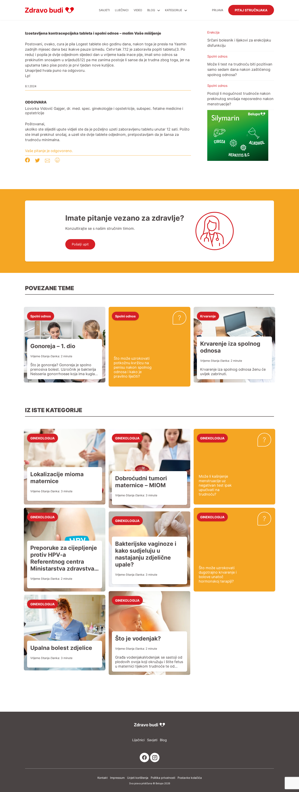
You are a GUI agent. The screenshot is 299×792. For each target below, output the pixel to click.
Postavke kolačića (190, 777)
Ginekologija (42, 438)
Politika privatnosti (163, 777)
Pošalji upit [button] (80, 244)
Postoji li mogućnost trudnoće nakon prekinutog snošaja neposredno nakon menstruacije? (240, 99)
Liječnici (122, 10)
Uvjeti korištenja (137, 777)
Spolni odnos (217, 56)
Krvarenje (208, 316)
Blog (151, 10)
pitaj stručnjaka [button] (251, 10)
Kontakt (102, 777)
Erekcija (213, 32)
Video (138, 10)
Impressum (117, 777)
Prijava (217, 10)
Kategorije (174, 10)
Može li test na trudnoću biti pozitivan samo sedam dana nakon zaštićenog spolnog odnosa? (239, 69)
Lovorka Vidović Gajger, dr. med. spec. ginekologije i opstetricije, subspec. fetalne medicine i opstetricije (104, 110)
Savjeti (104, 10)
